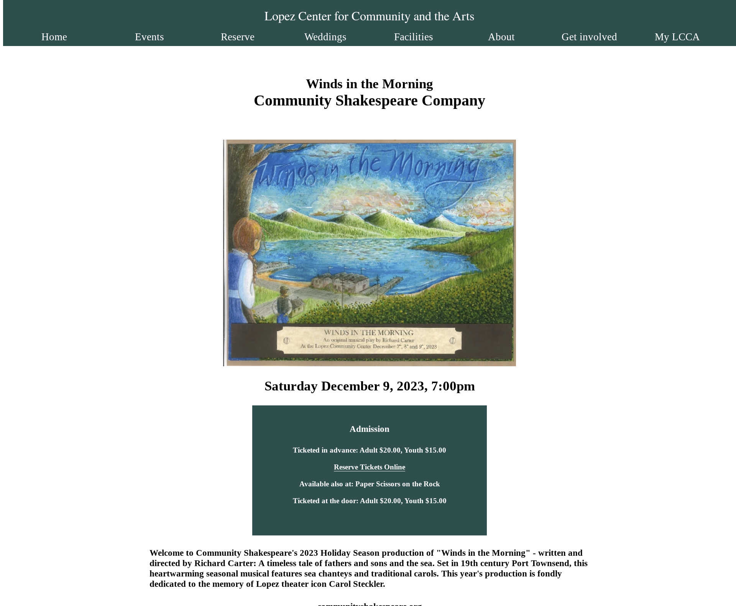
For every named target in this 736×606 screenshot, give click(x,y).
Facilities (413, 37)
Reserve (238, 37)
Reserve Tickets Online (369, 467)
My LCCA (677, 37)
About (501, 37)
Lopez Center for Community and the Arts (369, 15)
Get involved (589, 37)
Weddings (325, 37)
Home (54, 37)
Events (149, 37)
